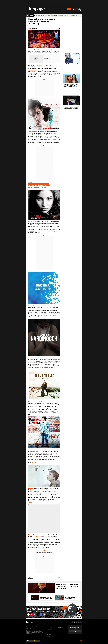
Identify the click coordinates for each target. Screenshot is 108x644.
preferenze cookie (50, 636)
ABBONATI (69, 9)
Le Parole (34, 462)
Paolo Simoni (31, 450)
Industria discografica (52, 15)
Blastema (31, 305)
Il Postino (36, 536)
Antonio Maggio (32, 131)
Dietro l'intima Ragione (51, 315)
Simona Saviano (34, 28)
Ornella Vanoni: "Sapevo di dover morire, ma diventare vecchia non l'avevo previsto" (67, 586)
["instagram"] (31, 614)
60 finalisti (32, 231)
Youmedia (48, 625)
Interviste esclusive (62, 15)
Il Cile (29, 401)
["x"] (38, 614)
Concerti (68, 15)
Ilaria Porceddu (31, 221)
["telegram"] (44, 614)
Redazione (49, 634)
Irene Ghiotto (31, 488)
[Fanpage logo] (36, 9)
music (31, 15)
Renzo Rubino (31, 534)
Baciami (30, 502)
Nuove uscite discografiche (41, 15)
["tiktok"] (28, 614)
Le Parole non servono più (45, 401)
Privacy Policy (49, 629)
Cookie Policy (49, 631)
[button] (59, 29)
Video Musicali (74, 15)
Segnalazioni (49, 627)
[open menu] (27, 15)
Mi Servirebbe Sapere (51, 139)
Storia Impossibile (53, 358)
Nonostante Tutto (54, 137)
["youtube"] (35, 614)
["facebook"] (41, 614)
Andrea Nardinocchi (33, 358)
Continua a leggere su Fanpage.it (44, 552)
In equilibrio (43, 229)
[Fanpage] (30, 622)
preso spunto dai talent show (50, 73)
